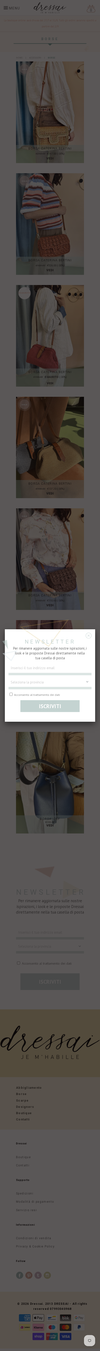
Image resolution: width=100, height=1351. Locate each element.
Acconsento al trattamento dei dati (36, 695)
